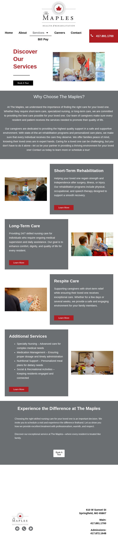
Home (9, 32)
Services (38, 32)
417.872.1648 (98, 533)
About (23, 32)
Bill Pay (43, 39)
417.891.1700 (105, 36)
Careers (59, 32)
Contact (76, 32)
